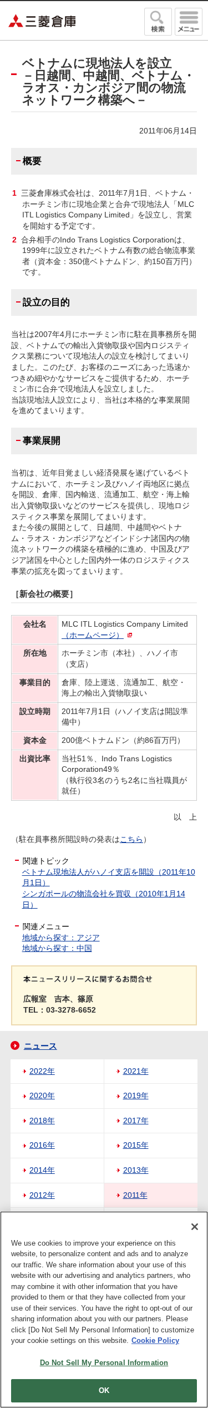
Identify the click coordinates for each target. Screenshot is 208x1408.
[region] (104, 1309)
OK (104, 1390)
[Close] (194, 1226)
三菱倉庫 (41, 20)
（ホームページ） (93, 635)
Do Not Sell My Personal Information (104, 1363)
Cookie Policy (155, 1340)
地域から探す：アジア (61, 937)
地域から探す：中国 (57, 948)
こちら (131, 839)
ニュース (40, 1045)
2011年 (135, 1195)
